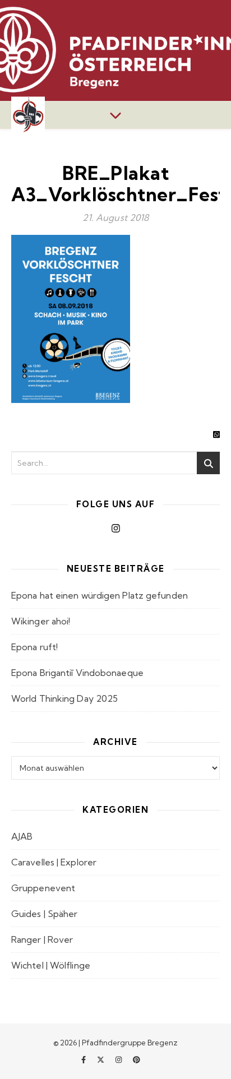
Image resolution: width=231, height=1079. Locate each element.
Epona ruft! (34, 646)
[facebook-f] (84, 1059)
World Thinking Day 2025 (64, 698)
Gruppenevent (43, 887)
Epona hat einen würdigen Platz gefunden (99, 595)
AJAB (22, 836)
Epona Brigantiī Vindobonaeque (77, 672)
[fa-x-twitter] (101, 1059)
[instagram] (119, 1059)
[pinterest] (136, 1059)
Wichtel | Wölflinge (50, 965)
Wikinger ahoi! (40, 621)
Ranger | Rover (42, 939)
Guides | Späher (44, 913)
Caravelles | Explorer (53, 862)
